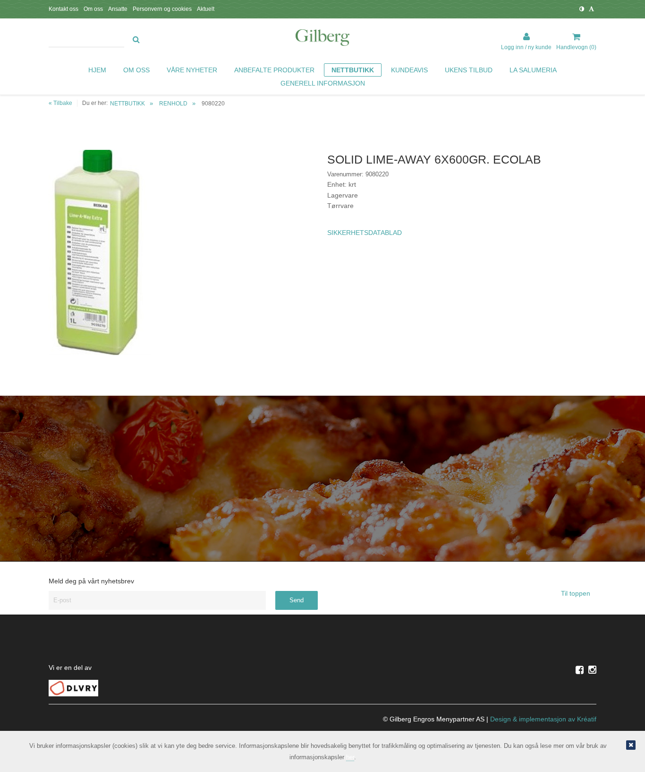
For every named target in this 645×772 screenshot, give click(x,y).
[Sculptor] (322, 39)
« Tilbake (60, 103)
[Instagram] (592, 670)
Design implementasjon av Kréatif (543, 719)
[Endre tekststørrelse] (591, 9)
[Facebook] (580, 670)
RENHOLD (173, 103)
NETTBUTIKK (127, 103)
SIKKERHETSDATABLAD (364, 232)
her (350, 757)
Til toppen (576, 593)
